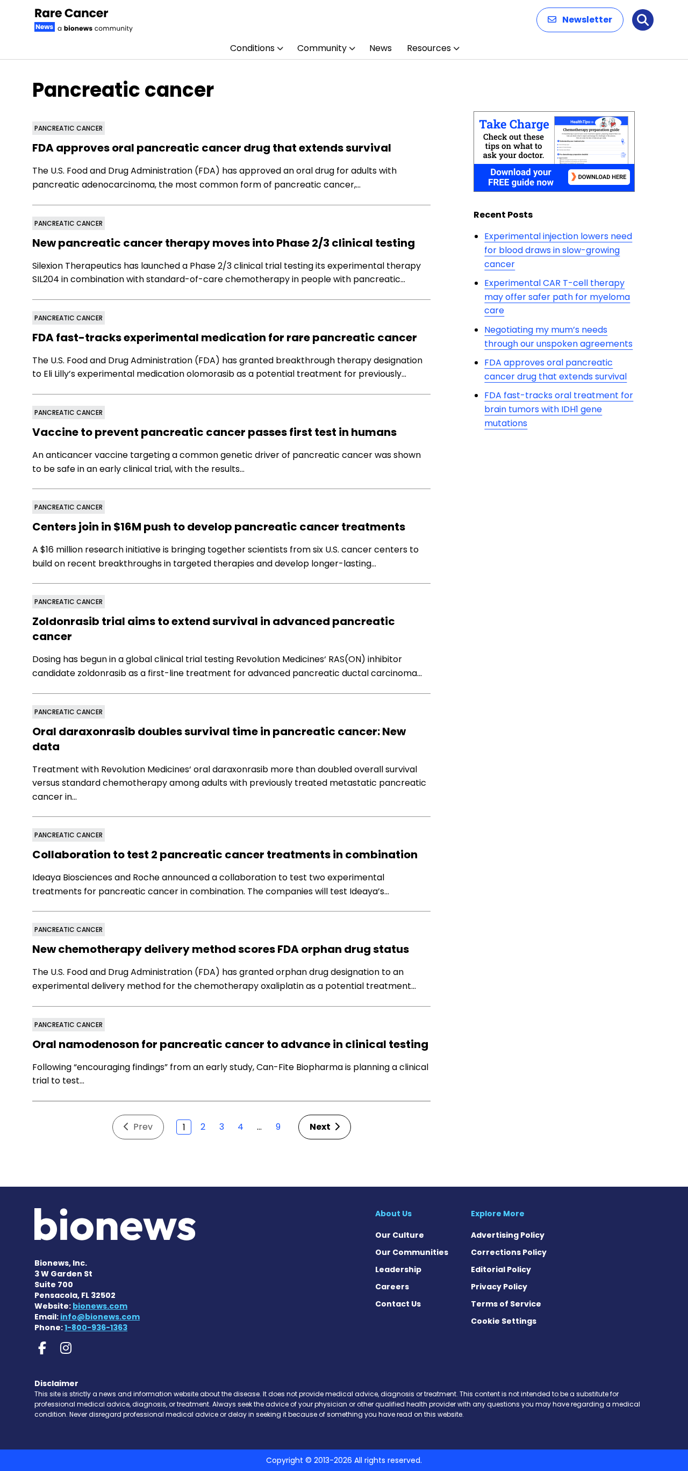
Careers (392, 1286)
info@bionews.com (100, 1316)
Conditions (252, 48)
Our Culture (399, 1235)
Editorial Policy (501, 1269)
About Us (393, 1213)
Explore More (498, 1213)
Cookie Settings (503, 1321)
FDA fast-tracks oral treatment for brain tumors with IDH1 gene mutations (558, 409)
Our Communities (411, 1252)
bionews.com (100, 1306)
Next (321, 1127)
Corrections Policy (509, 1252)
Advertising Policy (507, 1235)
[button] (580, 20)
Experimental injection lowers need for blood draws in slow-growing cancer (558, 250)
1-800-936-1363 (95, 1327)
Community (322, 48)
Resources (429, 48)
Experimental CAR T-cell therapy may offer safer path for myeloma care (557, 297)
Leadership (398, 1269)
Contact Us (398, 1303)
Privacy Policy (499, 1286)
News (380, 48)
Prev (142, 1127)
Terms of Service (506, 1303)
